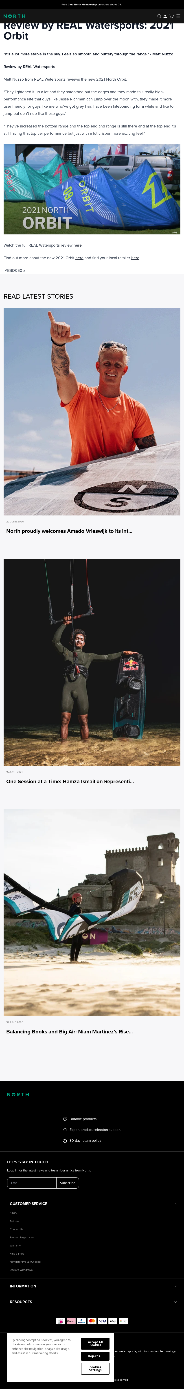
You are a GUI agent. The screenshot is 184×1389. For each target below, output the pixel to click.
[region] (60, 1357)
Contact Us (16, 1229)
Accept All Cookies (95, 1343)
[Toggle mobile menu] (179, 16)
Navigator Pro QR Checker (25, 1262)
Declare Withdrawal (21, 1270)
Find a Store (17, 1253)
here (78, 245)
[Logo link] (12, 16)
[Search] (159, 16)
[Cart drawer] (171, 16)
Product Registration (22, 1237)
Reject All (95, 1356)
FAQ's (13, 1213)
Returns (14, 1221)
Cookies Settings (95, 1368)
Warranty (15, 1245)
